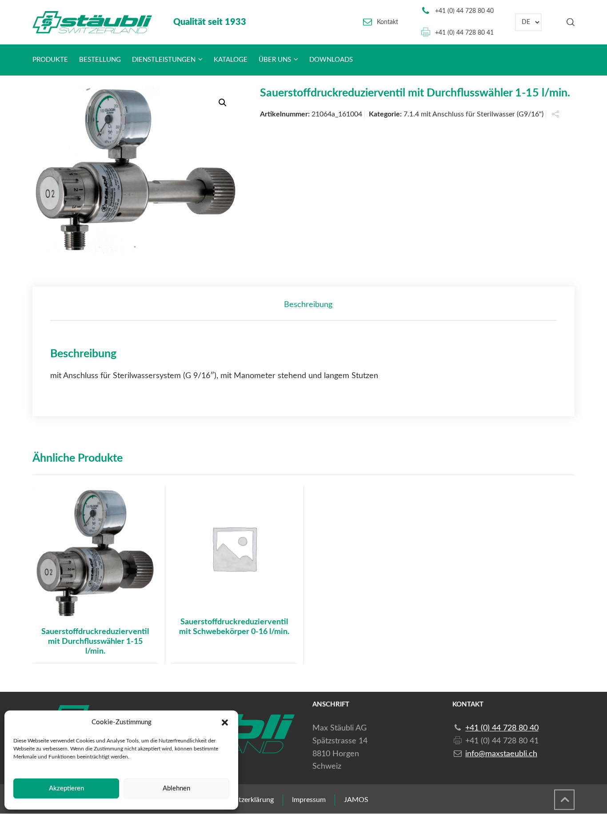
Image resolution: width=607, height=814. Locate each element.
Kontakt (387, 22)
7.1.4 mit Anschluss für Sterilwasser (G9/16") (473, 114)
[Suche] (569, 22)
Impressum (309, 799)
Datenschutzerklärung (239, 799)
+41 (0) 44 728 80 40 (464, 11)
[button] (224, 722)
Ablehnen (176, 788)
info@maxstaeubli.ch (501, 754)
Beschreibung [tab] (308, 305)
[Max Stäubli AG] (92, 22)
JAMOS (356, 799)
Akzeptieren (66, 788)
